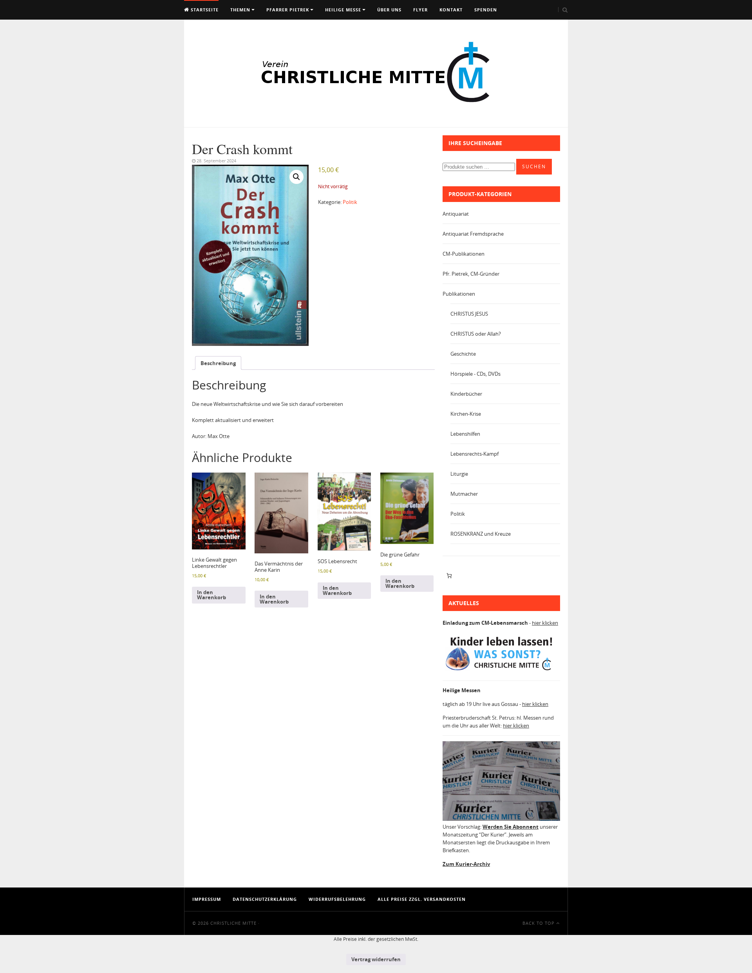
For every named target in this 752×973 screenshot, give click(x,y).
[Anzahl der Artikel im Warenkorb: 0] (449, 576)
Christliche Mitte (233, 923)
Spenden (485, 10)
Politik (350, 202)
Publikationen (459, 293)
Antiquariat (456, 213)
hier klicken (545, 622)
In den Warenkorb (211, 595)
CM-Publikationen (463, 253)
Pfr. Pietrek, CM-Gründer (471, 273)
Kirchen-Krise (465, 413)
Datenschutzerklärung (265, 899)
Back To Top (539, 923)
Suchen (534, 166)
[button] (296, 177)
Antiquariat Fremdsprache (473, 233)
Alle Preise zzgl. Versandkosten (422, 899)
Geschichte (463, 353)
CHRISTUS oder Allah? (475, 333)
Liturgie (459, 473)
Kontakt (451, 10)
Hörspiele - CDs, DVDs (475, 373)
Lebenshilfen (465, 433)
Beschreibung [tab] (218, 363)
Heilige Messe (343, 10)
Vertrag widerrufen (376, 959)
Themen (240, 10)
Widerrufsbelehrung (337, 899)
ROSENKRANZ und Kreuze (480, 533)
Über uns (389, 10)
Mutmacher (464, 493)
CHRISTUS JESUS (469, 313)
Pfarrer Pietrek (287, 10)
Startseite (204, 10)
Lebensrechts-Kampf (474, 453)
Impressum (206, 899)
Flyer (420, 10)
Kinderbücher (466, 393)
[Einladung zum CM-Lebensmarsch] (501, 670)
